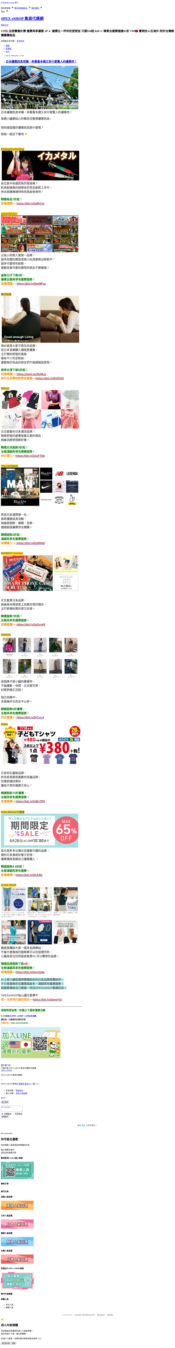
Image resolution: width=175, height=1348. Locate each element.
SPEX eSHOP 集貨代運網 (22, 18)
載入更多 (5, 1102)
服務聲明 (110, 1315)
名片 (8, 51)
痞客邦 (21, 1084)
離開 (13, 1343)
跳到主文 (5, 25)
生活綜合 (20, 41)
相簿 (8, 46)
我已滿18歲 (6, 1343)
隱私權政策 (101, 1315)
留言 (27, 1084)
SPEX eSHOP (6, 1070)
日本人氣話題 (21, 1093)
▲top (3, 1098)
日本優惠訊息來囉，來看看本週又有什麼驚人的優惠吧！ (41, 61)
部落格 (8, 49)
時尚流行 (19, 1090)
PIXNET (69, 1315)
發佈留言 (5, 1117)
